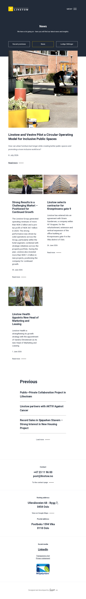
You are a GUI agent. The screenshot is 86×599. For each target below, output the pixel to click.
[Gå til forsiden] (18, 8)
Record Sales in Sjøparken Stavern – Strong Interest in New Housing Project (41, 424)
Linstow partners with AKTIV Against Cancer (41, 408)
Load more (40, 439)
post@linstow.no (43, 476)
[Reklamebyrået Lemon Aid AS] (52, 589)
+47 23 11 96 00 (43, 472)
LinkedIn (43, 550)
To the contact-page (40, 482)
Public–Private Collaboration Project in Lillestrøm (43, 395)
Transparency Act (43, 556)
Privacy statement (43, 558)
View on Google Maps (40, 513)
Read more (13, 162)
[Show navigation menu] (75, 9)
